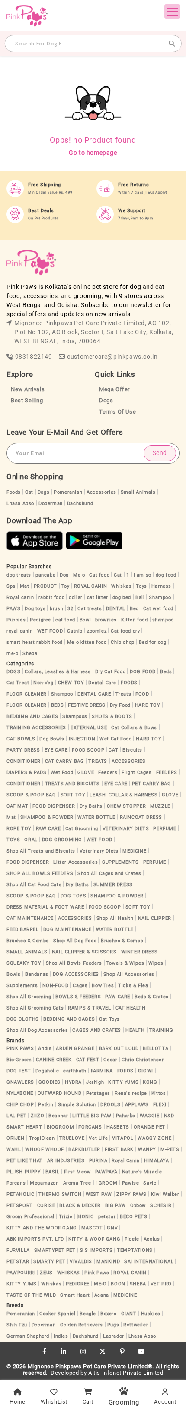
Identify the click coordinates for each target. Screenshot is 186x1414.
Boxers (108, 1314)
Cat (29, 492)
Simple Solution (77, 1104)
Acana (101, 1295)
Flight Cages (136, 772)
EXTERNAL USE (89, 728)
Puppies (16, 620)
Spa (11, 586)
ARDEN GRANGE (75, 1048)
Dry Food (120, 705)
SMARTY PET (49, 1261)
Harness (161, 586)
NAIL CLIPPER (154, 918)
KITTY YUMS (123, 1082)
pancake (45, 575)
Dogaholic (47, 1071)
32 (70, 608)
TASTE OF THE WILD (31, 1295)
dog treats (18, 575)
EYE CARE (56, 750)
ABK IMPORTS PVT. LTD (35, 1239)
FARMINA (102, 1071)
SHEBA (138, 1284)
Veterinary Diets (99, 851)
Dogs (106, 400)
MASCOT (92, 1228)
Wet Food (62, 772)
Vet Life (98, 1138)
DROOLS (110, 1104)
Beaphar (58, 1116)
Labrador (113, 1336)
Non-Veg (43, 683)
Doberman (50, 503)
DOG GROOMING (62, 840)
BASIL (52, 1172)
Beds (166, 671)
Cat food (99, 575)
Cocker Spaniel (57, 1314)
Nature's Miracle (142, 1172)
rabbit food (51, 597)
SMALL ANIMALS (27, 952)
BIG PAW (115, 1205)
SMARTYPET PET (55, 1250)
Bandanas (36, 974)
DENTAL (115, 608)
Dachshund (80, 503)
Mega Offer (114, 389)
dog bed (121, 597)
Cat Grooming (81, 828)
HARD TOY (147, 705)
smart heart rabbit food (34, 642)
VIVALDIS (81, 1261)
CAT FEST (87, 1060)
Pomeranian (68, 492)
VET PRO (161, 1284)
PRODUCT (45, 586)
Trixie (66, 1217)
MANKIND (108, 1261)
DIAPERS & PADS (26, 772)
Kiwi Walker (165, 1194)
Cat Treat (17, 683)
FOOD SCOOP (88, 750)
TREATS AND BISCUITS (72, 784)
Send (160, 452)
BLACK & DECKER (79, 1205)
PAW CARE (48, 828)
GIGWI (145, 1071)
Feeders (107, 772)
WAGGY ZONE (154, 1138)
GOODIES (49, 1082)
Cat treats (89, 608)
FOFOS (125, 1071)
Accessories (101, 492)
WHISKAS (68, 1273)
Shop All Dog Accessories (37, 1030)
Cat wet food (158, 608)
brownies (106, 620)
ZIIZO (37, 1116)
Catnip (75, 631)
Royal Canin (126, 1160)
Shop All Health (115, 918)
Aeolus (152, 1239)
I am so (142, 575)
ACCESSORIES (129, 761)
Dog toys (35, 608)
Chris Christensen (143, 1060)
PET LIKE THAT (24, 1160)
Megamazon (44, 1183)
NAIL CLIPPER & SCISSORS (84, 952)
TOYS (13, 840)
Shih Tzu (16, 1325)
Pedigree (40, 620)
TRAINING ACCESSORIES (36, 728)
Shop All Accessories (128, 974)
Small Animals (138, 492)
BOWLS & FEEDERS (78, 997)
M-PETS (170, 1149)
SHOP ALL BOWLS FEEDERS (39, 873)
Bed (134, 608)
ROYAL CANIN (90, 586)
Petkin (46, 1104)
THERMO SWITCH (59, 1194)
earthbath (74, 1071)
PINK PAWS (20, 1048)
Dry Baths (91, 806)
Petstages (98, 1093)
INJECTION (82, 739)
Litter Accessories (75, 862)
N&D (169, 1116)
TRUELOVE (72, 1138)
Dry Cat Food (110, 671)
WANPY (147, 1149)
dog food (166, 575)
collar (76, 597)
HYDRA (73, 1082)
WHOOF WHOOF (44, 1149)
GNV (112, 1228)
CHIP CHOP (20, 1104)
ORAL (30, 840)
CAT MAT (17, 806)
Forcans (16, 1183)
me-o (12, 653)
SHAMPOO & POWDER (47, 817)
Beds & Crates (152, 997)
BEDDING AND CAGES (32, 716)
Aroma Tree (77, 1183)
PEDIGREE (78, 1284)
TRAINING (161, 1030)
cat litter (97, 597)
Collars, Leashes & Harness (58, 671)
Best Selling (27, 400)
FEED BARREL (22, 929)
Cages (80, 985)
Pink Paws (96, 1273)
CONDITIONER (23, 761)
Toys (141, 586)
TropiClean (42, 1138)
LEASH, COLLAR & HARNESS (123, 795)
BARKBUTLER (84, 1149)
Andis (44, 1048)
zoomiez (96, 631)
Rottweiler (135, 1325)
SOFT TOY (73, 795)
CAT (113, 750)
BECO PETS (133, 1217)
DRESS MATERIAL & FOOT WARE (45, 907)
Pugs (113, 1325)
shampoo (163, 620)
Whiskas (121, 586)
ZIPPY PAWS (131, 1194)
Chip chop (122, 642)
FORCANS (90, 1127)
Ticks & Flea (133, 985)
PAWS (13, 608)
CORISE (46, 1205)
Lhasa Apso (20, 503)
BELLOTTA (155, 1048)
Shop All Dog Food (74, 941)
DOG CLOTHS (22, 1019)
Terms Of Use (117, 411)
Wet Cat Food (115, 739)
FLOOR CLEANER (26, 694)
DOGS (13, 671)
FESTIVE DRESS (87, 705)
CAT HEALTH (130, 1008)
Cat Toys (109, 1019)
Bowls (13, 974)
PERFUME (164, 828)
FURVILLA (18, 1250)
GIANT (129, 1314)
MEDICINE (134, 851)
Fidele (132, 1239)
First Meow (77, 1172)
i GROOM (107, 1183)
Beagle (88, 1314)
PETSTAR (17, 1261)
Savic (149, 1183)
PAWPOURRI (20, 1273)
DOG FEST (18, 1071)
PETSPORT (19, 1205)
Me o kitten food (87, 642)
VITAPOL (122, 1138)
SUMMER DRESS (113, 884)
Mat (24, 586)
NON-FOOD (55, 985)
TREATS (97, 761)
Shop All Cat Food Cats (33, 884)
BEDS (57, 705)
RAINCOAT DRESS (141, 817)
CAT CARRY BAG (64, 761)
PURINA (98, 1160)
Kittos (158, 1093)
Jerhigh (95, 1082)
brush (56, 608)
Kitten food (134, 620)
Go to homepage (93, 152)
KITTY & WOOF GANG (94, 1239)
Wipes (155, 963)
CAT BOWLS (20, 739)
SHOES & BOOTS (112, 716)
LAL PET (16, 1116)
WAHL (13, 1149)
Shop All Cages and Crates (109, 873)
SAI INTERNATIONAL (148, 1261)
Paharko (125, 1116)
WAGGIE (150, 1116)
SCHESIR (160, 1205)
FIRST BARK (119, 1149)
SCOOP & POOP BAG (31, 795)
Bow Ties (103, 985)
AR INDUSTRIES (66, 1160)
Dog (64, 575)
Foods (13, 492)
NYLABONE (19, 1093)
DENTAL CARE (94, 694)
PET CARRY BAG (151, 784)
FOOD (142, 694)
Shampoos (74, 716)
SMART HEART (24, 1127)
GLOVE (85, 772)
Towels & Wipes (125, 963)
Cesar (110, 1060)
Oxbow (138, 1205)
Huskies (150, 1314)
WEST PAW (99, 1194)
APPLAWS (137, 1104)
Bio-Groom (19, 1060)
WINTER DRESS (139, 952)
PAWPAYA (106, 1172)
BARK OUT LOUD (119, 1048)
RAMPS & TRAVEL (89, 1008)
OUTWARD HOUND (60, 1093)
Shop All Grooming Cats (35, 1008)
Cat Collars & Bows (134, 728)
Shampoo (160, 597)
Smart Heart (75, 1295)
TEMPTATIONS (135, 1250)
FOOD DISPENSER (53, 806)
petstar (106, 1217)
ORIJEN (15, 1138)
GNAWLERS (20, 1082)
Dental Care (102, 683)
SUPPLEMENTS (120, 862)
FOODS (129, 683)
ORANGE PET (149, 1127)
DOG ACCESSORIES (76, 974)
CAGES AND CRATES (96, 1030)
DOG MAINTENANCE (67, 929)
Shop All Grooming (28, 997)
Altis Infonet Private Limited (125, 1373)
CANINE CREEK (53, 1060)
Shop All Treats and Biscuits (40, 851)
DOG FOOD (143, 671)
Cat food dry (125, 631)
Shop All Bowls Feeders (74, 963)
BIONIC (85, 1217)
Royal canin (20, 597)
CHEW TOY (71, 683)
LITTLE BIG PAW (91, 1116)
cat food (65, 620)
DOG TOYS (74, 896)
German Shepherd (27, 1336)
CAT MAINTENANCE (30, 918)
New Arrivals (28, 389)
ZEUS (46, 1273)
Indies (61, 1336)
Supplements (22, 985)
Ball (139, 597)
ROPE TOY (19, 828)
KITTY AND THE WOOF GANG (41, 1228)
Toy (65, 586)
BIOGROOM (60, 1127)
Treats (123, 694)
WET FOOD (50, 631)
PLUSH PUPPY (23, 1172)
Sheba (29, 653)
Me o (79, 575)
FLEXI (160, 1104)
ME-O (100, 1284)
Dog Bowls (51, 739)
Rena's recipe (131, 1093)
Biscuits (132, 750)
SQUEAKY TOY (24, 963)
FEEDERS (166, 772)
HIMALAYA (156, 1160)
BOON (118, 1284)
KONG (150, 1082)
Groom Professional (30, 1217)
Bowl (85, 620)
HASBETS (117, 1127)
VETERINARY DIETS (126, 828)
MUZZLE (160, 806)
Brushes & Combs (27, 941)
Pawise (130, 1183)
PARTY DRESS (23, 750)
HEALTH (135, 1030)
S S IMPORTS (96, 1250)
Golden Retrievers (81, 1325)
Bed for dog (153, 642)
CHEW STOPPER (126, 806)
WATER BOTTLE (96, 817)
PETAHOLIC (20, 1194)
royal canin (19, 631)
